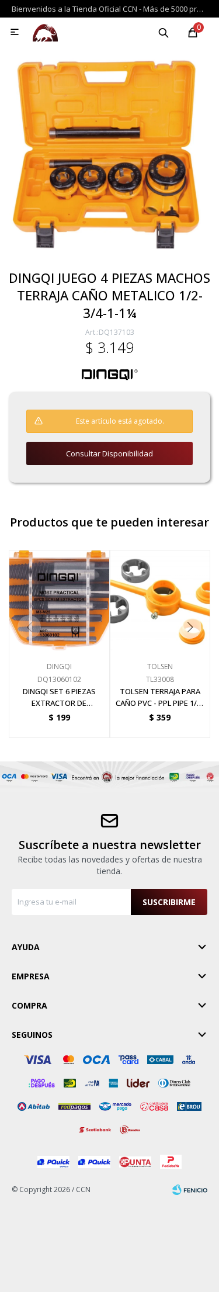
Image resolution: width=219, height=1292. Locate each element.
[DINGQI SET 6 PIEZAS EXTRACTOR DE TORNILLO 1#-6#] (59, 600)
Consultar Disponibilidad (109, 453)
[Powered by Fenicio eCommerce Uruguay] (189, 1190)
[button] (163, 32)
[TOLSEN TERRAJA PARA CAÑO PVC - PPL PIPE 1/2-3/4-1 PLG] (160, 600)
